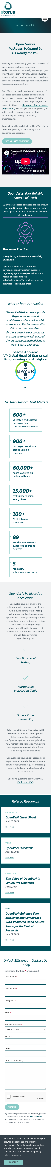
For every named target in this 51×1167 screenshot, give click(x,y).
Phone (8, 1048)
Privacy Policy (36, 1116)
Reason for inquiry (14, 1060)
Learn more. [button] (17, 1155)
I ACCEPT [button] (13, 1162)
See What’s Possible (17, 141)
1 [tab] (25, 387)
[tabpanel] (25, 347)
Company (10, 1000)
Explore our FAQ (25, 782)
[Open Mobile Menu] (44, 18)
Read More (9, 827)
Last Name (11, 988)
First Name (11, 976)
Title (8, 1012)
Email (8, 1036)
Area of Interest (13, 1024)
